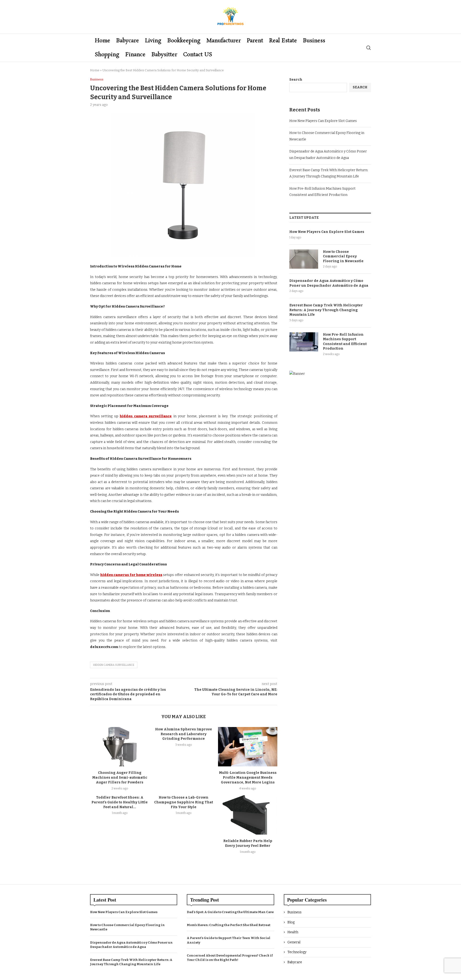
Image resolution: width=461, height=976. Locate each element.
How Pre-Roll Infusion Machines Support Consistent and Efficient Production (345, 342)
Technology (296, 952)
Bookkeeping (183, 40)
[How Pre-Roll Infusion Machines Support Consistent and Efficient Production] (303, 342)
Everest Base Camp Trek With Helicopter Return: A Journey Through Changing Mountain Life (326, 310)
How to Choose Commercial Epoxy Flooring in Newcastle (343, 256)
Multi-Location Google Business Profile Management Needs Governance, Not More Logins (248, 777)
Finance (135, 54)
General (293, 942)
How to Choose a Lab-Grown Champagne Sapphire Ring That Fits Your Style (183, 802)
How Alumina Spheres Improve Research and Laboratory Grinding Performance (183, 734)
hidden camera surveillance (113, 665)
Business (314, 40)
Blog (291, 922)
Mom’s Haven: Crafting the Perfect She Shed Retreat (228, 925)
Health (292, 932)
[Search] (368, 47)
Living (153, 40)
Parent (255, 40)
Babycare (127, 40)
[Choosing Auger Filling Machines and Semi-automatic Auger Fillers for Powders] (119, 746)
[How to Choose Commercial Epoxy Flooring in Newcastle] (303, 259)
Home (102, 40)
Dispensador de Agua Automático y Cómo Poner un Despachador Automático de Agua (328, 283)
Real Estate (283, 40)
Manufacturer (223, 40)
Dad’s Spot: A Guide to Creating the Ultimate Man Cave (230, 912)
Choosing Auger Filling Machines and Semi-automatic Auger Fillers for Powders (119, 777)
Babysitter (164, 54)
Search (295, 80)
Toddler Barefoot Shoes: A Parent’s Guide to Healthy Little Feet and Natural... (119, 802)
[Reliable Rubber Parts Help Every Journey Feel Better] (247, 815)
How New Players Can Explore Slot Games (323, 121)
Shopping (107, 54)
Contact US (197, 54)
